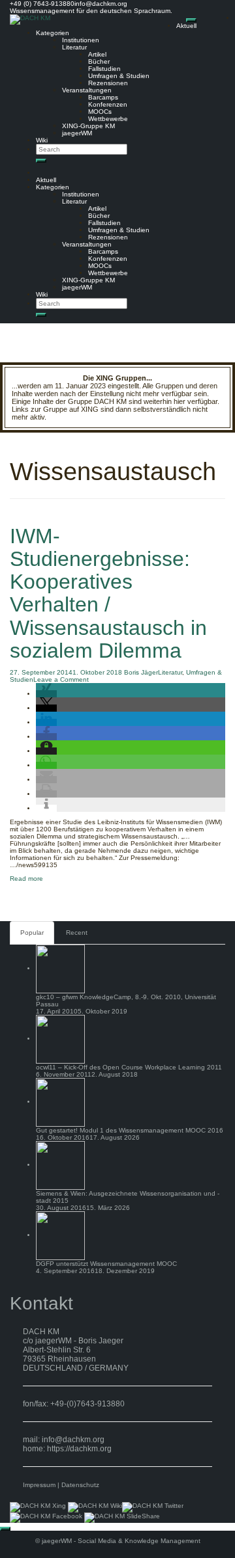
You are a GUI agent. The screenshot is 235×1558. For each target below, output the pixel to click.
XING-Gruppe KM (88, 125)
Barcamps (103, 97)
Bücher (99, 61)
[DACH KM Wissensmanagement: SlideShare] (122, 1517)
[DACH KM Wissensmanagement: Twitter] (152, 1507)
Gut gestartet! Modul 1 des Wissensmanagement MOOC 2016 (129, 1130)
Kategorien (52, 32)
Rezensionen (108, 83)
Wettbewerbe (108, 118)
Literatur (74, 47)
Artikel (97, 54)
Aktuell (186, 25)
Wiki (42, 140)
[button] (46, 693)
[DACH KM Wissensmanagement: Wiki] (95, 1507)
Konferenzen (107, 104)
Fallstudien (104, 68)
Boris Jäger (141, 672)
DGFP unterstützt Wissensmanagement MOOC (106, 1263)
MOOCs (100, 111)
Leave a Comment (61, 679)
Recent (76, 932)
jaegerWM (77, 133)
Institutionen (80, 40)
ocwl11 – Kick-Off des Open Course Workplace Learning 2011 (129, 1067)
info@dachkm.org (73, 1439)
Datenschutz (80, 1484)
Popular (32, 932)
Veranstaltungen (87, 90)
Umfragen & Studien (118, 75)
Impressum (39, 1484)
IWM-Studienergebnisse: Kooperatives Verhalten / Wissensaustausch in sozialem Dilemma (108, 593)
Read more (26, 878)
